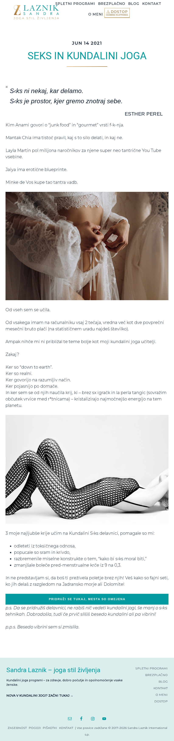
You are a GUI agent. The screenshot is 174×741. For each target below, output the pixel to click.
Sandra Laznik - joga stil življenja (37, 12)
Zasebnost (17, 728)
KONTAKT (160, 688)
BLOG (163, 681)
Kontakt (66, 728)
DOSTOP (161, 701)
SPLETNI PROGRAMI (151, 668)
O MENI (162, 695)
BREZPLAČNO (156, 675)
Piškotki (50, 728)
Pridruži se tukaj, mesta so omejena (87, 599)
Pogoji (35, 728)
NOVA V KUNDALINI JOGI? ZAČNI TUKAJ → (39, 695)
